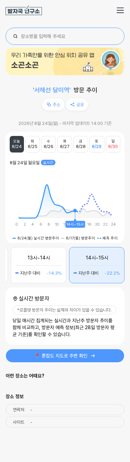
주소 (56, 104)
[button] (120, 10)
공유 (80, 104)
